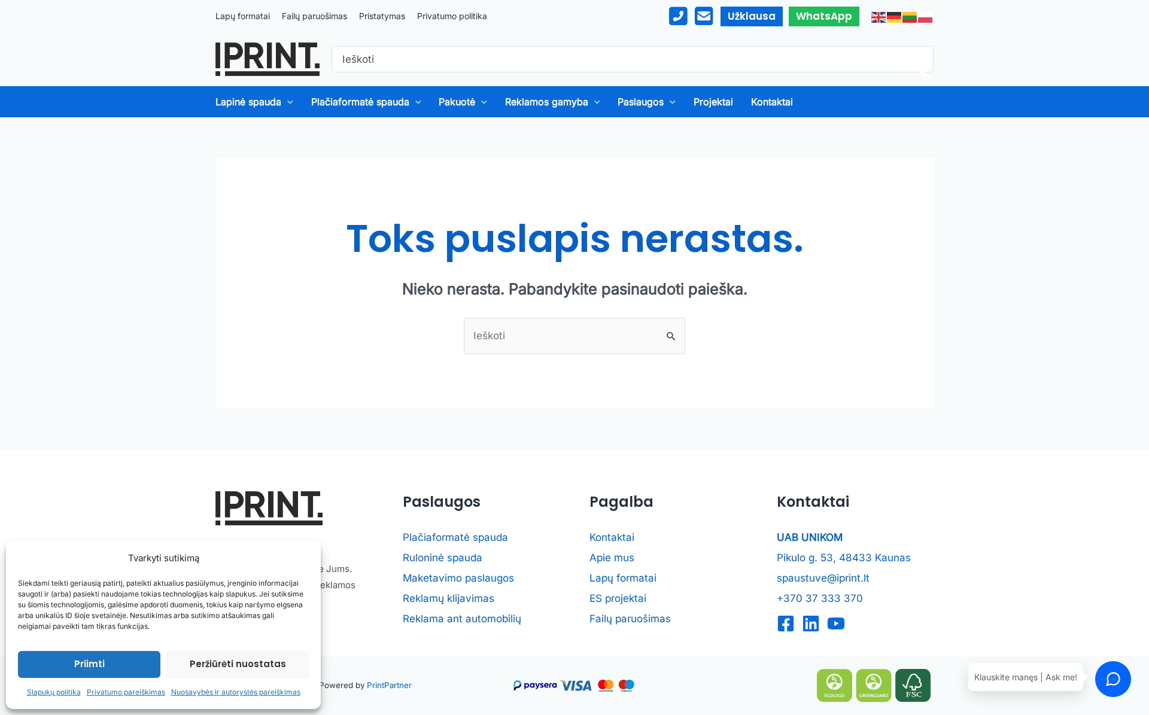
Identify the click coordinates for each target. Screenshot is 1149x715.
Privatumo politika (452, 16)
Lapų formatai (242, 16)
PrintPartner (389, 685)
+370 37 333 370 (820, 598)
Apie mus (611, 558)
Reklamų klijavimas (448, 598)
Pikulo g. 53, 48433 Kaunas (844, 558)
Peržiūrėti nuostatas (238, 664)
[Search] (915, 59)
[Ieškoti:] (574, 336)
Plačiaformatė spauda (455, 537)
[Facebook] (786, 623)
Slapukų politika (54, 691)
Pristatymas (382, 16)
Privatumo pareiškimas (126, 691)
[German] (894, 16)
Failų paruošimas (314, 16)
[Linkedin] (811, 623)
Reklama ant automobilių (462, 619)
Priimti (89, 664)
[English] (879, 16)
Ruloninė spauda (442, 558)
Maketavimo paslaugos (458, 578)
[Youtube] (836, 623)
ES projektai (617, 598)
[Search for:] (622, 59)
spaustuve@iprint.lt (823, 578)
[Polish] (926, 16)
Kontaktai (611, 537)
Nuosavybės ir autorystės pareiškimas (235, 691)
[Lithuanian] (910, 16)
